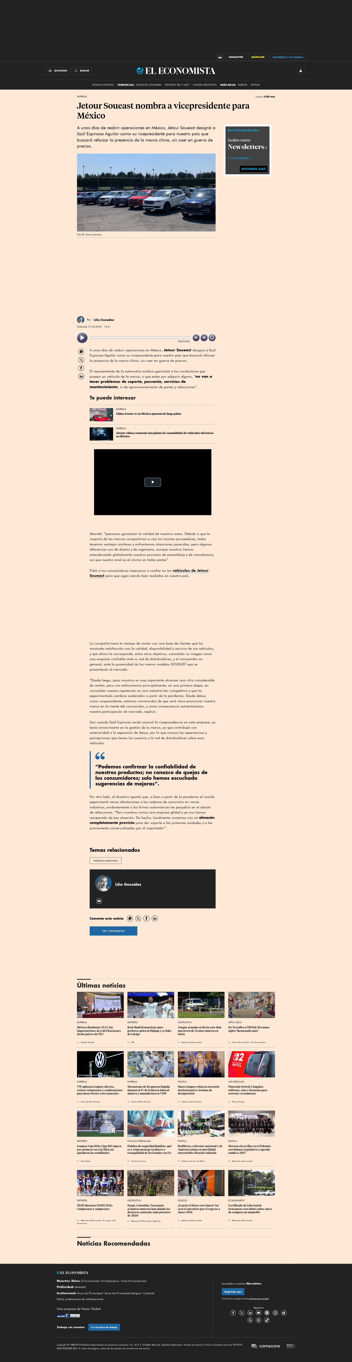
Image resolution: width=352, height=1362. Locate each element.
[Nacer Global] (68, 1316)
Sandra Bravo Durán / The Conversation (249, 1042)
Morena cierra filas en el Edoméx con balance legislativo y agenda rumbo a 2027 (250, 1149)
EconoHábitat (236, 1200)
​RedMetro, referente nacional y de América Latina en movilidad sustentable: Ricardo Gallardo (200, 1149)
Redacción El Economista (192, 1042)
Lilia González (104, 319)
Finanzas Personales (139, 1141)
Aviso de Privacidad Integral (123, 1293)
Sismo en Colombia (148, 84)
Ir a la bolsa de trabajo (104, 1327)
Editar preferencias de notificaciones (80, 1299)
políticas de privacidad (258, 1298)
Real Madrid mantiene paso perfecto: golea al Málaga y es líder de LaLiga (149, 1031)
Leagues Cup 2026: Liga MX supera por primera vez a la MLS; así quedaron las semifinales (99, 1149)
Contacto (149, 1293)
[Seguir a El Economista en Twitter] (241, 1312)
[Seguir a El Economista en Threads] (258, 1320)
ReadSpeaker (184, 341)
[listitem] (82, 338)
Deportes (132, 1022)
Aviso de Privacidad (90, 1293)
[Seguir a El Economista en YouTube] (258, 1312)
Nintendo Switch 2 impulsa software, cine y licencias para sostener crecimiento (248, 1090)
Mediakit (80, 1287)
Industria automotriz (106, 860)
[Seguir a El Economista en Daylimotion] (283, 1312)
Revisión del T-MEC (177, 84)
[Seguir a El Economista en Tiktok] (267, 1320)
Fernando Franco (138, 1161)
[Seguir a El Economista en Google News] (250, 1320)
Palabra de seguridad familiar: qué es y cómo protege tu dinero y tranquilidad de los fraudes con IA (149, 1149)
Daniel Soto (85, 1161)
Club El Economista (133, 1281)
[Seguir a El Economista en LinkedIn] (250, 1312)
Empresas (82, 96)
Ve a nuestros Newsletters (238, 158)
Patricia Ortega (238, 1101)
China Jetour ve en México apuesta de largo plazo (148, 413)
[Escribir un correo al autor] (99, 901)
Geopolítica (185, 1022)
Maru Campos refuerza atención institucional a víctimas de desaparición (199, 1090)
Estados (182, 1200)
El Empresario (110, 1281)
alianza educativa (205, 84)
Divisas (255, 84)
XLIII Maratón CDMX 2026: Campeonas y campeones (95, 1207)
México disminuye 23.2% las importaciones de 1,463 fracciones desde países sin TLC (99, 1031)
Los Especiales (236, 1081)
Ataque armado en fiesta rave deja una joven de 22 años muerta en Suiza (200, 1031)
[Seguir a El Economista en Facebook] (233, 1312)
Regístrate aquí (233, 1291)
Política (182, 1081)
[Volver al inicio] (130, 1272)
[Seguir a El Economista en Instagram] (275, 1312)
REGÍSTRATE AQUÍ (253, 168)
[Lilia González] (80, 319)
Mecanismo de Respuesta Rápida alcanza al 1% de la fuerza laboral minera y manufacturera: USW (148, 1090)
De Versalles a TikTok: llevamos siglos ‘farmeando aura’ (249, 1029)
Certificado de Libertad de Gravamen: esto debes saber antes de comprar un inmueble (250, 1209)
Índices (242, 84)
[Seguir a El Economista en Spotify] (267, 1312)
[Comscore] (266, 1346)
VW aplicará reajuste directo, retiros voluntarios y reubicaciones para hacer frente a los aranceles (100, 1090)
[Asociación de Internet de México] (291, 1346)
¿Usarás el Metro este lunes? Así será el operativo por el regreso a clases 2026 (199, 1209)
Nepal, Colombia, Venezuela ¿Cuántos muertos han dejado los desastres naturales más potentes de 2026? (149, 1210)
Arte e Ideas (234, 1022)
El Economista (90, 1281)
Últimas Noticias (103, 84)
